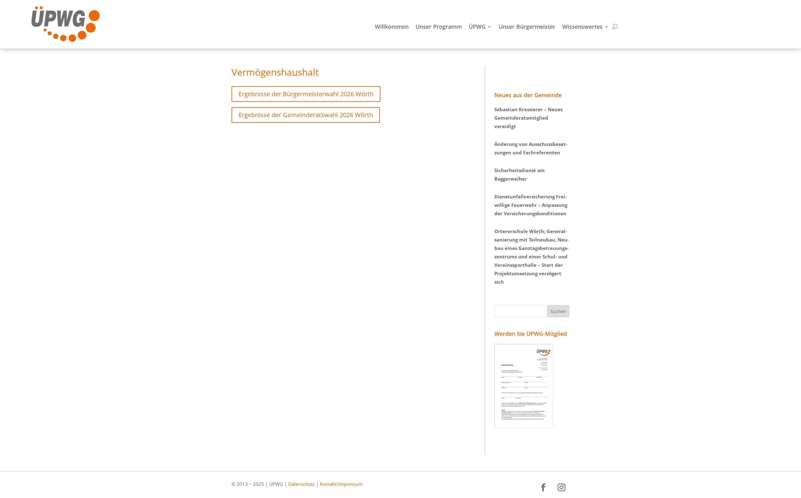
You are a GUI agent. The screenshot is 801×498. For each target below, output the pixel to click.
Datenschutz (301, 484)
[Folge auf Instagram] (561, 488)
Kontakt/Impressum (341, 484)
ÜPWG (477, 27)
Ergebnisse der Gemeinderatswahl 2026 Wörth (305, 115)
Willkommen (392, 27)
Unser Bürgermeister (527, 27)
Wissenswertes (582, 27)
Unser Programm (439, 27)
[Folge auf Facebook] (543, 488)
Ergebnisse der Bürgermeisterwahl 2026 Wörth (306, 94)
